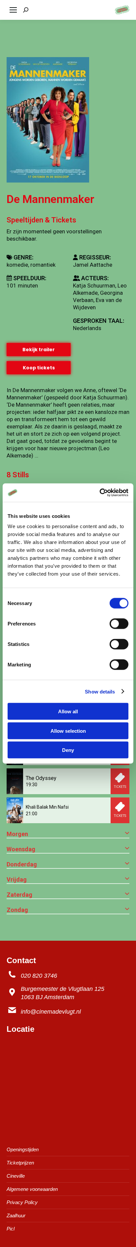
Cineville (16, 1176)
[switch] (119, 624)
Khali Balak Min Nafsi (47, 807)
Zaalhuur (16, 1215)
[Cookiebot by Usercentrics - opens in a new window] (99, 493)
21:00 (31, 813)
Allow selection (68, 730)
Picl (11, 1228)
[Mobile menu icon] (13, 10)
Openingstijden (23, 1149)
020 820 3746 (39, 975)
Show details (100, 691)
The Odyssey (41, 778)
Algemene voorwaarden (32, 1189)
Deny (68, 750)
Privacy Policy (22, 1202)
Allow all (68, 711)
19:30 (31, 784)
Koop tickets (39, 367)
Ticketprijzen (20, 1162)
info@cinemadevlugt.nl (51, 1011)
